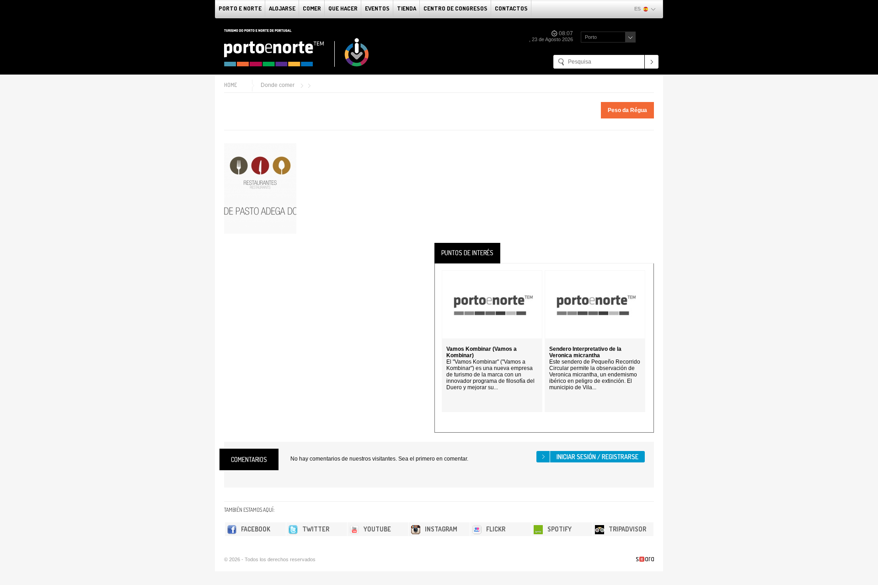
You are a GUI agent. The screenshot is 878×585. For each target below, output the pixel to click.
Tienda (406, 8)
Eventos (377, 8)
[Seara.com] (645, 559)
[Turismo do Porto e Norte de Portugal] (296, 48)
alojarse (282, 8)
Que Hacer (343, 8)
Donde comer (277, 85)
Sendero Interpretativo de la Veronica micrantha (585, 352)
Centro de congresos (455, 8)
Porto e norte (240, 8)
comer (312, 8)
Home (230, 84)
